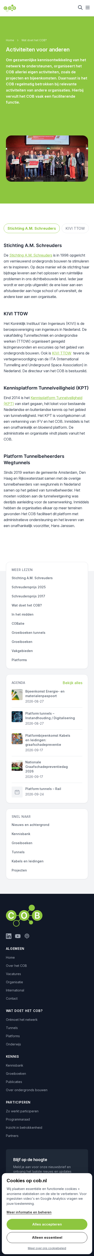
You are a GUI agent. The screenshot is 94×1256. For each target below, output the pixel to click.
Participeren (18, 1102)
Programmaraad (18, 1119)
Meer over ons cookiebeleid (47, 1248)
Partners (12, 1136)
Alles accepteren (47, 1224)
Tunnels (12, 1028)
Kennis (12, 1056)
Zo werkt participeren (22, 1111)
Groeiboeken (16, 1073)
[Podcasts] (27, 936)
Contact (12, 998)
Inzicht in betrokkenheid (24, 1127)
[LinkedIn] (8, 936)
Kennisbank (14, 1065)
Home (10, 40)
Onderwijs (13, 1044)
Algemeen (15, 948)
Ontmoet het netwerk (22, 1020)
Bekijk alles (72, 682)
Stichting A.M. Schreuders (32, 228)
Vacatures (13, 974)
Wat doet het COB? (34, 40)
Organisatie (14, 982)
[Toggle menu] (87, 7)
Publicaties (14, 1082)
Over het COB (16, 966)
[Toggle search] (80, 7)
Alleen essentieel (47, 1237)
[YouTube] (18, 936)
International (15, 990)
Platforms (13, 1036)
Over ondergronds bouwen (26, 1090)
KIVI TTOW (75, 228)
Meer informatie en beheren (29, 1212)
